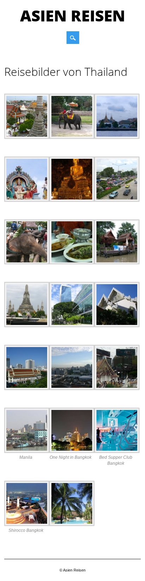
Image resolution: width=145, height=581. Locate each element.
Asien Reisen (72, 15)
